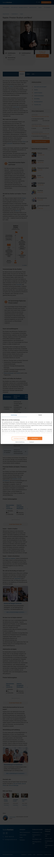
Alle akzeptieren (35, 438)
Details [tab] (40, 415)
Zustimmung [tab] (14, 415)
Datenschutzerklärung (19, 441)
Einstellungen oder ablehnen (19, 438)
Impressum (31, 441)
